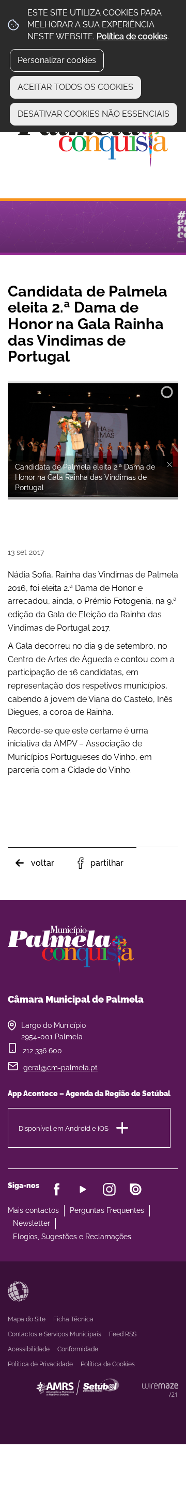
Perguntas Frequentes (107, 1210)
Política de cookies (132, 36)
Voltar (42, 863)
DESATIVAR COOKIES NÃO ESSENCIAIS (93, 114)
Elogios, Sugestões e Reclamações (72, 1236)
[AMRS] (134, 1408)
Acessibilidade (18, 1291)
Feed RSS (122, 1334)
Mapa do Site (26, 1319)
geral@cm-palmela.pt (60, 1068)
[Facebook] (56, 1189)
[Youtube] (83, 1189)
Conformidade (77, 1349)
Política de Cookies (108, 1364)
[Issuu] (135, 1189)
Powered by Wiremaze (160, 1390)
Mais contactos (33, 1210)
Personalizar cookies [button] (57, 60)
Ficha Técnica (73, 1319)
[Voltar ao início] (93, 138)
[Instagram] (109, 1189)
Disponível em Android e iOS (64, 1128)
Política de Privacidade (40, 1364)
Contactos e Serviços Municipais (54, 1334)
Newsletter (31, 1223)
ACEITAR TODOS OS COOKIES (75, 87)
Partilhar (106, 863)
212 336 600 (42, 1051)
